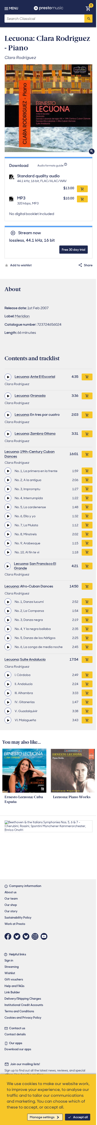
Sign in (9, 960)
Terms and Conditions (19, 1011)
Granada (38, 395)
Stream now (29, 233)
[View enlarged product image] (48, 108)
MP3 (21, 198)
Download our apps (18, 1049)
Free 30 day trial (73, 250)
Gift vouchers (14, 979)
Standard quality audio (38, 176)
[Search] (88, 18)
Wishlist (10, 973)
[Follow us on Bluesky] (27, 936)
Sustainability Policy (18, 917)
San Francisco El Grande (35, 566)
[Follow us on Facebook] (9, 936)
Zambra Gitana (42, 433)
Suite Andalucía (33, 659)
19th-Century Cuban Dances (30, 454)
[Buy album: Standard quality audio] (82, 188)
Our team (11, 898)
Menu (13, 8)
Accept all (80, 1117)
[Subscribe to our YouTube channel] (45, 936)
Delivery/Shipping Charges (23, 999)
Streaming (12, 967)
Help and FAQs (14, 986)
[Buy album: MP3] (82, 199)
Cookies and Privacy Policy (23, 1018)
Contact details (15, 1034)
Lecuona (22, 376)
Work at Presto (15, 924)
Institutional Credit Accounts (24, 1005)
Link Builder (12, 992)
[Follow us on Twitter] (18, 936)
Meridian (22, 316)
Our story (11, 911)
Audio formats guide (50, 165)
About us (10, 892)
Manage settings (42, 1117)
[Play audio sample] (8, 377)
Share (88, 265)
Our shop (11, 905)
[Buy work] (87, 377)
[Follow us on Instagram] (36, 936)
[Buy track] (87, 471)
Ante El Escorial (42, 376)
